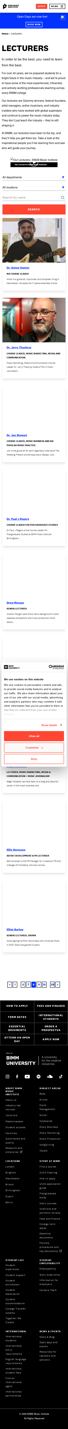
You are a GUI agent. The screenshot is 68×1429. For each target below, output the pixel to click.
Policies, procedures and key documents (49, 1246)
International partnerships (14, 1393)
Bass (42, 1093)
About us (11, 1100)
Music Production (50, 1138)
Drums (44, 1099)
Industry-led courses (13, 1107)
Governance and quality (15, 1140)
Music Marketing (50, 1132)
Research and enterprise (14, 1150)
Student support (16, 1275)
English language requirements (16, 1361)
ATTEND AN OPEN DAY (17, 1039)
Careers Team (48, 1290)
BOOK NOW (34, 24)
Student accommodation (15, 1301)
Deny (34, 758)
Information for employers (49, 1282)
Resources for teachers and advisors (48, 1355)
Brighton (11, 1172)
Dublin (9, 1196)
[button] (57, 6)
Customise (32, 747)
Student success (16, 1127)
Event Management (47, 1107)
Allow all (34, 736)
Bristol (10, 1184)
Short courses (48, 1203)
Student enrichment (13, 1282)
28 (52, 984)
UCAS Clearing (48, 1172)
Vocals (43, 1150)
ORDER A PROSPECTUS (51, 1028)
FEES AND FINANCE (51, 1005)
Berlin (9, 1202)
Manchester (13, 1178)
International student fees (14, 1370)
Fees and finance (50, 1218)
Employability (48, 1268)
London (10, 1166)
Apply (42, 6)
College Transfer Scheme (16, 1310)
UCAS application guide (50, 1185)
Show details (49, 724)
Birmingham (13, 1190)
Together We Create (13, 1320)
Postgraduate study (48, 1195)
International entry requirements (14, 1349)
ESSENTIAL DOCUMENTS (17, 1028)
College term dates (47, 1226)
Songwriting (47, 1144)
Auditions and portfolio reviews (50, 1210)
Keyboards (46, 1121)
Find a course (48, 1166)
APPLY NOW (51, 1039)
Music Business (49, 1127)
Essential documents (46, 1235)
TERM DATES (17, 1017)
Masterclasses (14, 1121)
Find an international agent (14, 1382)
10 (44, 984)
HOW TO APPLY (17, 1005)
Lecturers (12, 1115)
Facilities (11, 1133)
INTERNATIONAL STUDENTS (51, 1017)
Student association (13, 1291)
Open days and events (49, 1344)
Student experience (12, 1267)
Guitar (43, 1115)
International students (14, 1338)
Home (5, 33)
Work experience (50, 1274)
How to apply (47, 1178)
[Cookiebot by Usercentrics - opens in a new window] (49, 667)
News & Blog (47, 1336)
